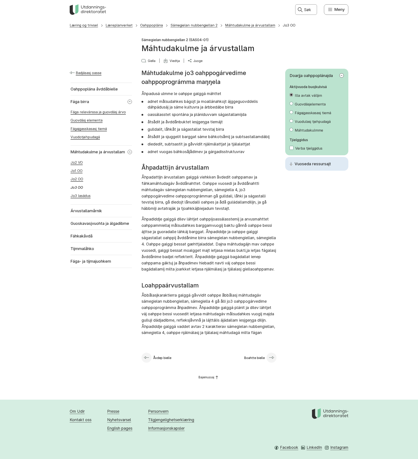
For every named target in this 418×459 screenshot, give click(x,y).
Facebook (289, 447)
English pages (119, 428)
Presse (113, 411)
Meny (339, 9)
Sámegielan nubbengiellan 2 (193, 25)
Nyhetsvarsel (119, 419)
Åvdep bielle (162, 358)
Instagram (339, 447)
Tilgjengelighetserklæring (171, 419)
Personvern (158, 411)
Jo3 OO (289, 25)
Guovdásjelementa (310, 104)
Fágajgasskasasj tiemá (313, 113)
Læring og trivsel (84, 25)
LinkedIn (314, 447)
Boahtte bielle (254, 358)
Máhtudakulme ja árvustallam (250, 25)
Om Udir (77, 411)
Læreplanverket (119, 25)
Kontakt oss (80, 419)
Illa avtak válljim (308, 95)
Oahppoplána (151, 25)
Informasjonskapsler (166, 428)
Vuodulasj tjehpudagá (313, 121)
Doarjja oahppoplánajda (311, 75)
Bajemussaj (206, 377)
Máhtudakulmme (309, 130)
